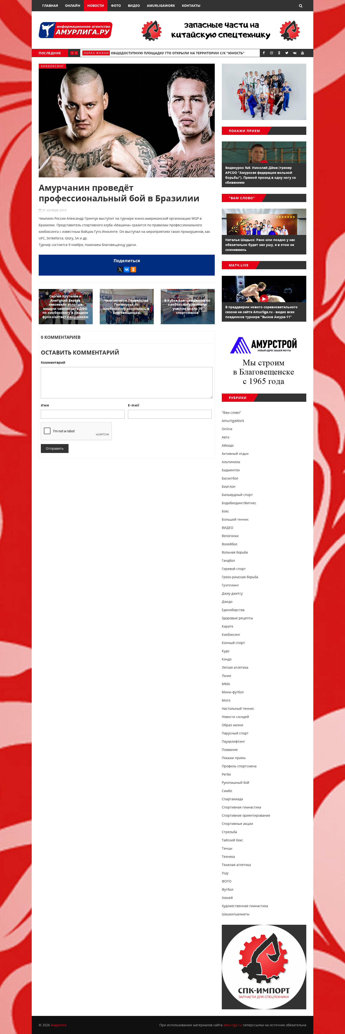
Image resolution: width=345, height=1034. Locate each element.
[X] (120, 269)
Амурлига (58, 1025)
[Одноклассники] (133, 269)
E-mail (133, 405)
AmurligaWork (161, 5)
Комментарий (53, 362)
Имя (45, 405)
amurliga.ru (232, 1025)
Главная (50, 5)
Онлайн (72, 5)
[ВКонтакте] (127, 269)
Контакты (191, 5)
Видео (134, 5)
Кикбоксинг (52, 66)
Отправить (55, 448)
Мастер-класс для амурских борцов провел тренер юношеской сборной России (194, 53)
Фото (116, 5)
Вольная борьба (99, 53)
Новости (95, 5)
